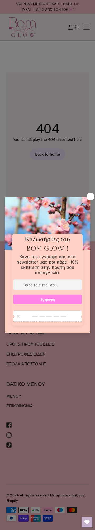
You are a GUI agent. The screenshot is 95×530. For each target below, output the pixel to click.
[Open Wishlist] (87, 522)
